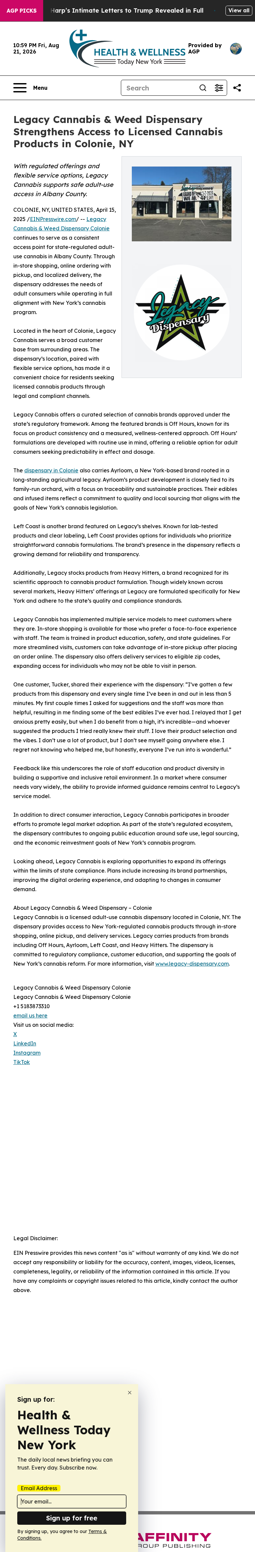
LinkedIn (24, 1043)
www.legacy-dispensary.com (192, 963)
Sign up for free (71, 1518)
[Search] (203, 87)
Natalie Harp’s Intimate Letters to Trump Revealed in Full (115, 10)
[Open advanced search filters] (219, 87)
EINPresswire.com (53, 219)
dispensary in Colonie (51, 470)
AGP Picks (22, 10)
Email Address (39, 1488)
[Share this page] (237, 87)
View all (238, 10)
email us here (30, 1015)
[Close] (130, 1392)
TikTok (21, 1062)
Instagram (27, 1052)
